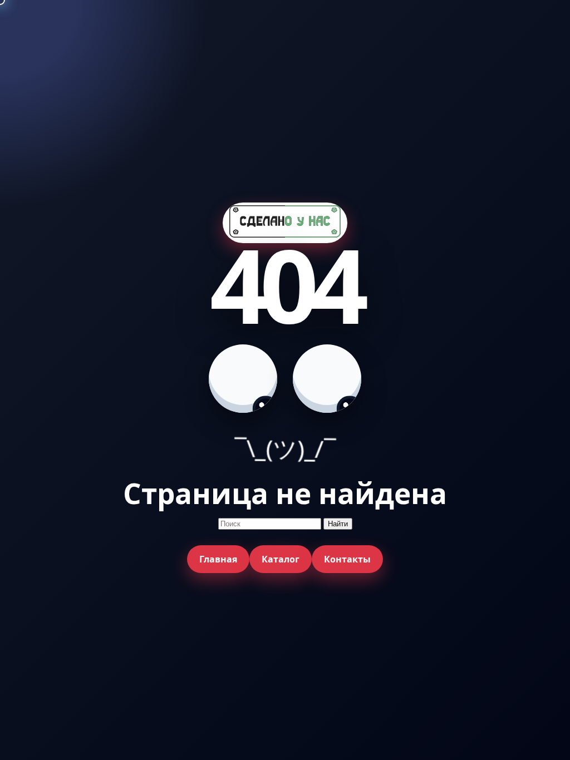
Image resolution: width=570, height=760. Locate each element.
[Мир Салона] (285, 223)
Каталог (280, 559)
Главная (218, 559)
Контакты (347, 559)
